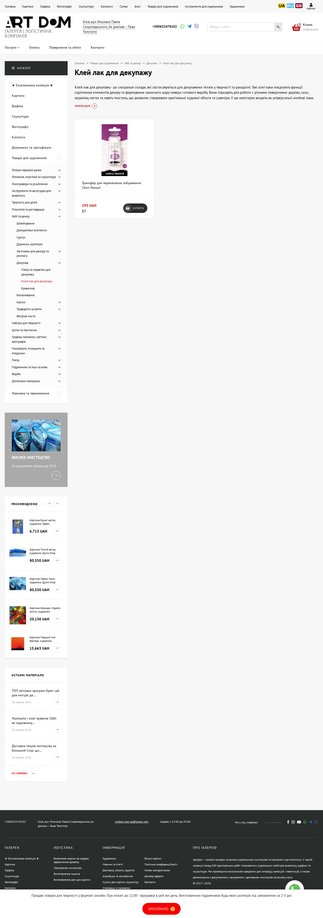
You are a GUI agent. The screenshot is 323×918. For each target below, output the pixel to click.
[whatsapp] (304, 822)
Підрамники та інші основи (29, 367)
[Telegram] (189, 27)
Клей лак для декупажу (36, 281)
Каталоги (107, 6)
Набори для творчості (26, 323)
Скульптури (86, 6)
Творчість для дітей (24, 202)
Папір (15, 360)
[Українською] (282, 8)
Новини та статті (113, 864)
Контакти (150, 882)
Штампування (25, 223)
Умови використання (157, 870)
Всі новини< (20, 773)
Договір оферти (153, 876)
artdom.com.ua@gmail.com (131, 821)
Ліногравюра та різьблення (30, 184)
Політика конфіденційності (160, 864)
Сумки (124, 6)
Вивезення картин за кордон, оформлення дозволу (71, 860)
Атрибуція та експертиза (118, 876)
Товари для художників (163, 6)
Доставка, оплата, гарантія (119, 870)
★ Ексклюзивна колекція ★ (22, 858)
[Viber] (195, 27)
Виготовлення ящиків (67, 874)
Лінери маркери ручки (26, 170)
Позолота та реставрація (28, 209)
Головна (10, 6)
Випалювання (26, 295)
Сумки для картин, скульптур (120, 882)
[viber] (316, 822)
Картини (27, 6)
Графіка (45, 6)
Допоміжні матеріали (26, 381)
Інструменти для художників (204, 6)
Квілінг (21, 302)
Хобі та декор (132, 63)
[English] (299, 8)
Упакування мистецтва (68, 868)
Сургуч (21, 237)
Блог (138, 6)
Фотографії (64, 6)
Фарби (16, 374)
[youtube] (299, 822)
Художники (237, 6)
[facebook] (288, 822)
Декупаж (151, 63)
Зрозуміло (159, 909)
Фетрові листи (26, 316)
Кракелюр (28, 288)
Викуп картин (152, 858)
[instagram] (293, 822)
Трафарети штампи (29, 309)
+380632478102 (165, 26)
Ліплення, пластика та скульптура (34, 177)
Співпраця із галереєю (116, 888)
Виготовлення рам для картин (72, 879)
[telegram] (310, 822)
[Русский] (290, 8)
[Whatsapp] (182, 27)
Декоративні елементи (32, 230)
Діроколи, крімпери (30, 244)
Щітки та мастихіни (24, 330)
